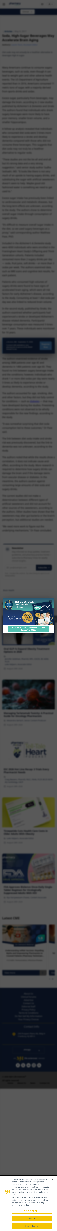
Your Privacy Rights (31, 1210)
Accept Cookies (31, 1226)
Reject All (32, 1218)
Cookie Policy (23, 1205)
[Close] (53, 1180)
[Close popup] (50, 602)
